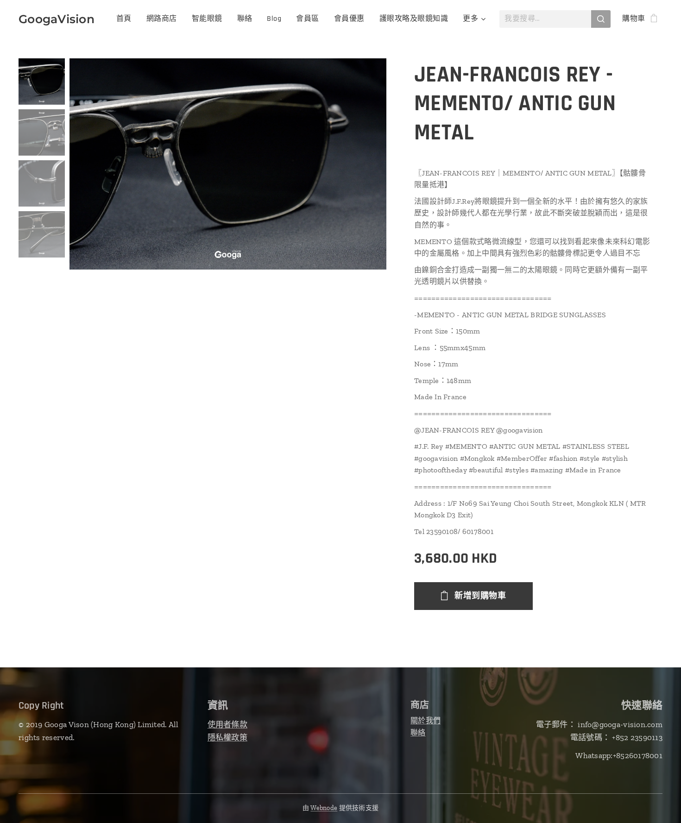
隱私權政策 (227, 737)
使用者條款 (227, 724)
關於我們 (425, 720)
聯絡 (418, 732)
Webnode (323, 808)
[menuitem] (126, 19)
